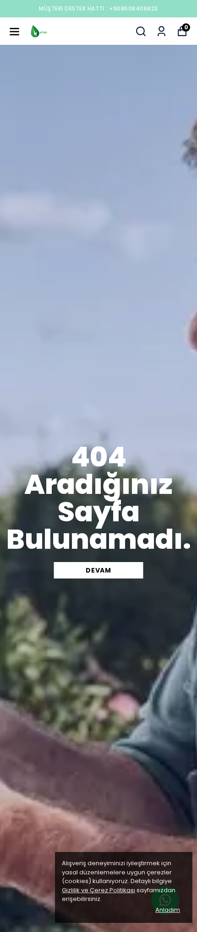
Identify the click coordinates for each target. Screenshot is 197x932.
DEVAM (98, 570)
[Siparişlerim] (161, 31)
